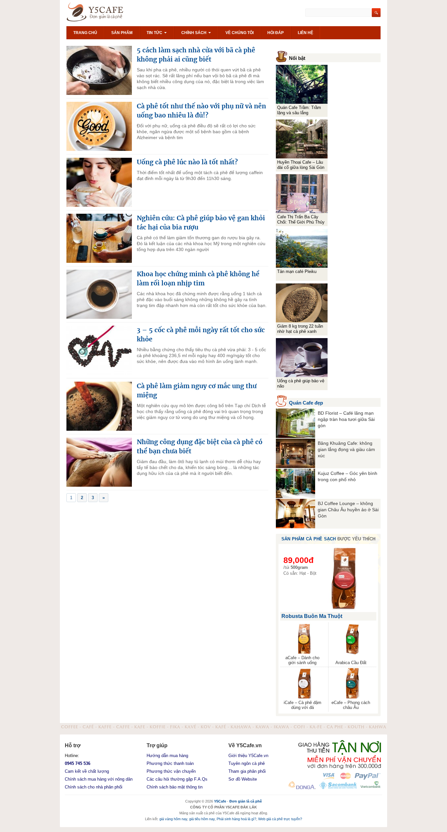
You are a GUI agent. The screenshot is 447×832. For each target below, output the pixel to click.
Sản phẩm (122, 32)
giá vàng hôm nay (173, 819)
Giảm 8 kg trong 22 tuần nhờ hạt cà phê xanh (300, 329)
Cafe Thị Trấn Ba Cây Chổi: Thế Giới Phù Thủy (301, 219)
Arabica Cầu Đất (351, 662)
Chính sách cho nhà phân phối (93, 787)
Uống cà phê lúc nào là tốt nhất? (187, 162)
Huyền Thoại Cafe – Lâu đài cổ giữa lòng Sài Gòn (300, 165)
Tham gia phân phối (247, 771)
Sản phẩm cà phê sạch (308, 538)
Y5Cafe (102, 13)
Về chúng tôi (239, 32)
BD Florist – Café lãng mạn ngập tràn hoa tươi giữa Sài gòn (346, 419)
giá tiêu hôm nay (202, 819)
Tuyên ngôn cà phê (246, 763)
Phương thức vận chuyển (171, 771)
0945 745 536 (77, 763)
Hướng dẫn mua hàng (167, 755)
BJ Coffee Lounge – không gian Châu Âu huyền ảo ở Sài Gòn (348, 509)
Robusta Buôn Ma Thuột (311, 616)
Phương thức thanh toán (170, 763)
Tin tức (155, 32)
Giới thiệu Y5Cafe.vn (248, 755)
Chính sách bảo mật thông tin (175, 787)
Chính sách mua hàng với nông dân (99, 779)
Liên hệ (305, 32)
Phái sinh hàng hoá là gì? (236, 819)
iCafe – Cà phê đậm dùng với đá (302, 705)
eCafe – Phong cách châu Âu (350, 705)
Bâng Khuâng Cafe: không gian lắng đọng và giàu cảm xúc (346, 449)
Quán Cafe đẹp (306, 403)
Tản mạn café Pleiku (296, 271)
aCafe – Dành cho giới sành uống (302, 660)
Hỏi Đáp (275, 32)
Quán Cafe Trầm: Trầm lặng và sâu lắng (299, 110)
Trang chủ (85, 32)
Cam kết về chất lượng (87, 771)
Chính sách (194, 32)
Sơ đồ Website (242, 779)
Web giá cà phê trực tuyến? (280, 819)
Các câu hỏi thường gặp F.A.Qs (177, 779)
